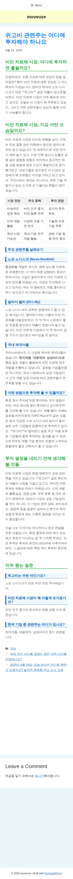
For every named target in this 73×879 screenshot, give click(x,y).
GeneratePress (53, 873)
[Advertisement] (36, 711)
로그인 (39, 776)
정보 (13, 648)
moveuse (36, 16)
